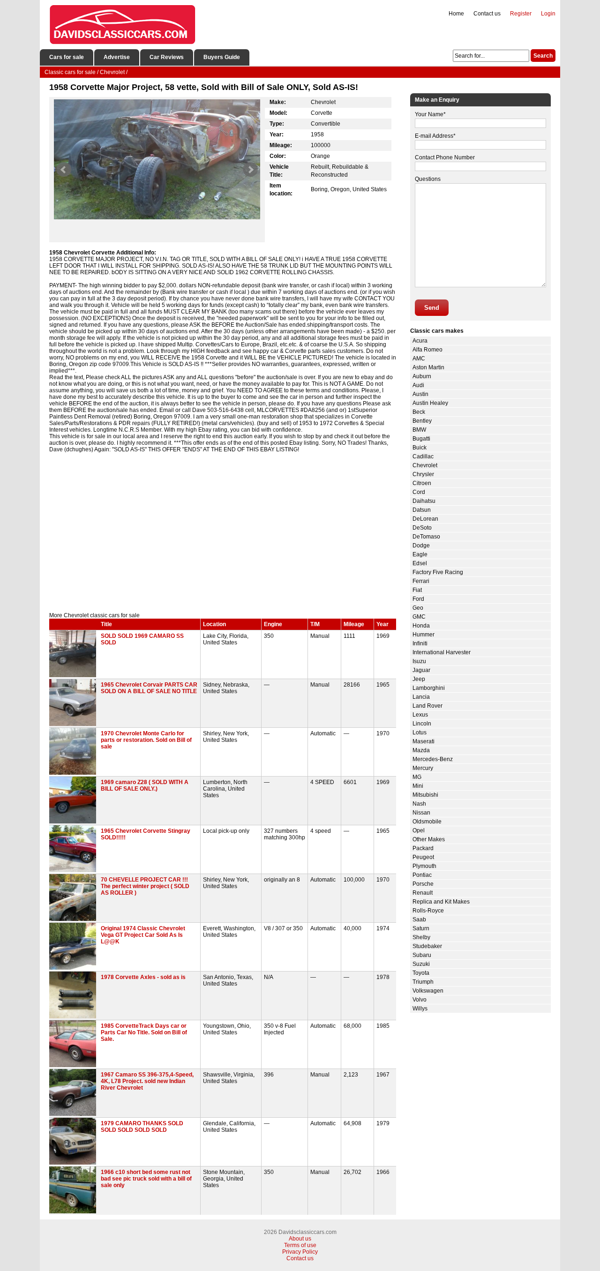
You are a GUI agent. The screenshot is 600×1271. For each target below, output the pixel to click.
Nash (419, 803)
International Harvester (441, 652)
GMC (419, 616)
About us (300, 1238)
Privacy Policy (300, 1252)
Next (250, 169)
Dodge (421, 545)
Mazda (421, 750)
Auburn (421, 376)
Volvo (419, 999)
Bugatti (421, 438)
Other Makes (428, 839)
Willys (420, 1008)
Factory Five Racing (437, 572)
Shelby (421, 937)
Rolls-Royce (428, 910)
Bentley (422, 421)
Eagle (420, 554)
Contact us (487, 13)
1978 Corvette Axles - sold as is (143, 977)
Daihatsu (423, 501)
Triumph (423, 982)
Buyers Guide (221, 57)
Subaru (421, 955)
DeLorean (425, 519)
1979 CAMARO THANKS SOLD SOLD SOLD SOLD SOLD (142, 1126)
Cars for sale (66, 57)
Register (521, 13)
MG (416, 777)
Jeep (418, 679)
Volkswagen (427, 990)
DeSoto (422, 527)
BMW (419, 429)
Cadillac (423, 456)
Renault (422, 893)
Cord (418, 492)
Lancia (421, 697)
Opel (418, 830)
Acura (420, 340)
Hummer (423, 634)
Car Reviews (167, 57)
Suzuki (421, 964)
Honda (421, 625)
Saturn (420, 928)
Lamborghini (428, 688)
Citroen (421, 483)
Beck (418, 412)
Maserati (423, 741)
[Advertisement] (222, 532)
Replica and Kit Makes (441, 901)
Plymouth (424, 866)
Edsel (419, 563)
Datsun (421, 510)
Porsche (423, 884)
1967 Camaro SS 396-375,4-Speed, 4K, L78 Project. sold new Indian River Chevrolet (147, 1081)
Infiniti (420, 643)
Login (548, 13)
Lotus (419, 732)
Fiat (417, 590)
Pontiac (422, 875)
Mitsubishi (425, 795)
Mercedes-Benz (432, 759)
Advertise (117, 57)
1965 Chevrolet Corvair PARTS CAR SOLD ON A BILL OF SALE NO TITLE (149, 688)
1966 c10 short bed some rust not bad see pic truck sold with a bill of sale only (146, 1179)
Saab (419, 919)
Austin (420, 394)
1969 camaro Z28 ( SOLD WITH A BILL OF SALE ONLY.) (144, 785)
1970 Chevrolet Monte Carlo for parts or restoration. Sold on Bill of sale (146, 740)
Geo (417, 608)
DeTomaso (426, 536)
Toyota (420, 973)
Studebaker (427, 946)
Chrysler (423, 474)
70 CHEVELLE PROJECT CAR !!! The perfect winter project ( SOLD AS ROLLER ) (145, 886)
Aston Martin (428, 367)
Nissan (421, 812)
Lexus (420, 714)
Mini (417, 786)
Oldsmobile (427, 821)
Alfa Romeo (427, 349)
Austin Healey (430, 403)
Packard (423, 848)
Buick (419, 447)
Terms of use (300, 1245)
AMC (418, 358)
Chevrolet (424, 465)
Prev (63, 169)
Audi (418, 385)
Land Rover (427, 706)
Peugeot (423, 857)
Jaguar (421, 670)
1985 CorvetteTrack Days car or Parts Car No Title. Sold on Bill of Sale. (144, 1032)
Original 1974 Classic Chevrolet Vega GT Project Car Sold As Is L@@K (143, 935)
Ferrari (420, 581)
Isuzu (419, 661)
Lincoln (421, 723)
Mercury (422, 768)
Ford (418, 599)
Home (456, 13)
